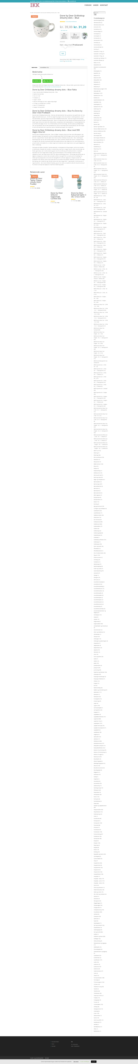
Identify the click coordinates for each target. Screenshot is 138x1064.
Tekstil (95, 975)
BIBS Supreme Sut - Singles (100, 392)
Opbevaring (96, 785)
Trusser (95, 1002)
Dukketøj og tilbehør (98, 539)
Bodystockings (97, 470)
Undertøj (96, 1011)
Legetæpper (97, 723)
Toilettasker (96, 993)
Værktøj (95, 1024)
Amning (96, 49)
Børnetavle (96, 490)
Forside (88, 5)
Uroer (95, 1013)
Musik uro (96, 765)
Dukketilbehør (97, 535)
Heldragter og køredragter (100, 641)
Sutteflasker (96, 960)
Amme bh (96, 27)
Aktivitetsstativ (97, 22)
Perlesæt (96, 799)
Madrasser (96, 756)
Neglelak (96, 779)
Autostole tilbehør (98, 60)
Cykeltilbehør (97, 513)
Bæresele (96, 144)
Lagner (95, 705)
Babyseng (96, 86)
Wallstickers (97, 1031)
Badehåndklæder (98, 100)
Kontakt (104, 5)
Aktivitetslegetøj (97, 20)
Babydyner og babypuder (100, 67)
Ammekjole (96, 33)
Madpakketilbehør (98, 748)
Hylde (95, 658)
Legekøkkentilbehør (98, 716)
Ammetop (96, 42)
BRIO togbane (97, 495)
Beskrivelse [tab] (34, 67)
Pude (95, 816)
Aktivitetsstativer (98, 25)
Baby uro (96, 62)
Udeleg (95, 1006)
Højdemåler (96, 645)
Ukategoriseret (97, 1009)
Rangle (95, 840)
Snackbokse (96, 912)
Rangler (96, 843)
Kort (95, 685)
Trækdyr (96, 997)
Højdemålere (97, 647)
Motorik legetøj (97, 761)
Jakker (95, 663)
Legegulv (96, 712)
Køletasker (96, 692)
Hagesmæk (96, 621)
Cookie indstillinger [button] (84, 1061)
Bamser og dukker (98, 126)
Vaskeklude (96, 1022)
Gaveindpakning (98, 570)
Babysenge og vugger (99, 89)
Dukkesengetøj (97, 533)
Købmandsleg (97, 687)
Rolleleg (96, 852)
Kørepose (96, 694)
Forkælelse (96, 562)
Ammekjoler (97, 36)
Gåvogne (96, 577)
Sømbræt (96, 918)
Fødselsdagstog (97, 566)
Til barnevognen (98, 982)
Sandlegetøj (96, 856)
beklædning (96, 146)
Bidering (96, 453)
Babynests (96, 77)
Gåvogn (95, 575)
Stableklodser (97, 927)
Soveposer (96, 916)
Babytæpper (97, 93)
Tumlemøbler (97, 1004)
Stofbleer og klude (98, 936)
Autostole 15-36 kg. (98, 53)
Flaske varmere (97, 557)
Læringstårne (97, 710)
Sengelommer (97, 867)
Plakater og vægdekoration (100, 805)
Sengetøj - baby (97, 878)
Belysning (96, 149)
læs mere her (64, 30)
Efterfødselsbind (98, 550)
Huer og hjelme (97, 656)
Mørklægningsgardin (99, 763)
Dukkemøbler (97, 526)
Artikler (57, 1041)
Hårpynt (96, 636)
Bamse (95, 122)
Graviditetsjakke (97, 593)
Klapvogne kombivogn (99, 676)
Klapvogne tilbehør (98, 679)
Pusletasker (96, 832)
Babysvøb (96, 91)
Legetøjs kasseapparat (99, 728)
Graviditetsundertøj (98, 608)
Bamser (95, 124)
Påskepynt (96, 790)
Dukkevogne (97, 544)
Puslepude (96, 820)
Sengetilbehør (97, 874)
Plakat (95, 803)
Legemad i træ (97, 721)
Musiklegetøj (97, 770)
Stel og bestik (37, 12)
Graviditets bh (97, 584)
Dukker (95, 528)
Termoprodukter (98, 977)
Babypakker (96, 80)
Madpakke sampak (98, 745)
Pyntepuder (96, 838)
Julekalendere (97, 665)
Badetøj (95, 115)
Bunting (96, 504)
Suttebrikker (97, 957)
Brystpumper (97, 499)
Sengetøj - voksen (98, 883)
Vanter (95, 1017)
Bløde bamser (97, 464)
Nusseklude (96, 783)
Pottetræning (97, 814)
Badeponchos (97, 106)
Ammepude (96, 38)
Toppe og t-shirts (98, 995)
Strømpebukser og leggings (100, 951)
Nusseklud (96, 781)
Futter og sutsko (97, 568)
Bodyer (95, 468)
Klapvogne (96, 674)
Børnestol (96, 488)
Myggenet (96, 772)
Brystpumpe (97, 497)
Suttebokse (96, 955)
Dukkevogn (96, 542)
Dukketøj (96, 537)
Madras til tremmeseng (99, 752)
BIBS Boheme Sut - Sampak (100, 211)
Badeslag (96, 113)
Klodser (95, 681)
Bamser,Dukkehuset (98, 131)
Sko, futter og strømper (99, 894)
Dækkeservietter (98, 515)
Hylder (95, 661)
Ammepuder (97, 40)
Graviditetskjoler (98, 599)
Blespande (96, 461)
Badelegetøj (96, 104)
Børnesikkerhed (97, 486)
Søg (95, 14)
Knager (95, 683)
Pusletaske (96, 829)
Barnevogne (97, 135)
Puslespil (96, 827)
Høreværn (96, 652)
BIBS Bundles (97, 231)
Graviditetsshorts (98, 604)
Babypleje (96, 82)
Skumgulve (96, 901)
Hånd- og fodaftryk (98, 632)
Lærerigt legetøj (97, 707)
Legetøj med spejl (98, 725)
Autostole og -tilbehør (99, 58)
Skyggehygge (97, 903)
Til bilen (96, 984)
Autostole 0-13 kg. (98, 51)
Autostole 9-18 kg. (98, 56)
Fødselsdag (96, 564)
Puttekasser (96, 836)
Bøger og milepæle (98, 479)
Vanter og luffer (97, 1020)
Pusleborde (96, 818)
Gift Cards (96, 579)
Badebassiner (97, 95)
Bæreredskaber (97, 142)
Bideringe (96, 455)
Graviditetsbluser (98, 588)
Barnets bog (97, 133)
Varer (95, 5)
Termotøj (96, 980)
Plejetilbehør (97, 812)
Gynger (95, 619)
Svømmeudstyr (97, 971)
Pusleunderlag (97, 834)
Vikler (95, 1029)
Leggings (96, 734)
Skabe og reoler (97, 892)
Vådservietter (97, 1015)
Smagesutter (97, 907)
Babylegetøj (96, 71)
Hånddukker (97, 634)
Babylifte (96, 73)
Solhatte (96, 914)
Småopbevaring (97, 909)
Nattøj (95, 776)
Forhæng (96, 559)
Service (95, 885)
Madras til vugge (98, 754)
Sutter (95, 962)
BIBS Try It (96, 450)
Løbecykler (96, 736)
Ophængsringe (97, 788)
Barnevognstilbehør (98, 140)
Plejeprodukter (97, 809)
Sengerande (97, 872)
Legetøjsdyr (96, 732)
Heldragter (96, 638)
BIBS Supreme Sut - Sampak (100, 388)
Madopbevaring (97, 743)
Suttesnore (96, 966)
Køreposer (96, 696)
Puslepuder (96, 823)
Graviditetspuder (98, 602)
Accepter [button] (94, 1061)
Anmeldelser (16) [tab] (44, 67)
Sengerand (96, 869)
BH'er (95, 151)
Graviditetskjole (97, 597)
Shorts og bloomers (98, 887)
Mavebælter (97, 759)
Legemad (96, 719)
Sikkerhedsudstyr (98, 889)
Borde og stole (97, 477)
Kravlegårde (97, 699)
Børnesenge (97, 484)
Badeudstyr (96, 117)
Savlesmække (97, 858)
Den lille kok (97, 519)
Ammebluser (97, 29)
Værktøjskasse (97, 1026)
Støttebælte (96, 947)
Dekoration (96, 517)
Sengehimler (97, 863)
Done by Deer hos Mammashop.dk (52, 87)
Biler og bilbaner (98, 457)
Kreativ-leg (96, 701)
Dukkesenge (97, 530)
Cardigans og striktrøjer (99, 508)
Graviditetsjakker (98, 595)
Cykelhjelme (97, 510)
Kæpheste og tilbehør (99, 672)
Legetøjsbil (96, 730)
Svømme (96, 968)
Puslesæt (96, 825)
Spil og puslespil (98, 925)
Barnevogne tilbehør (99, 137)
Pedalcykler (96, 792)
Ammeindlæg (97, 31)
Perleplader (96, 794)
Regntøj (95, 847)
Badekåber (96, 102)
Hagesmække (97, 623)
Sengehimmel (97, 865)
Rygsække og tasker (98, 854)
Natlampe (96, 774)
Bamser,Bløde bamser (99, 129)
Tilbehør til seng (98, 986)
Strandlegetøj (97, 949)
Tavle (95, 973)
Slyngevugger (97, 905)
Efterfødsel (96, 548)
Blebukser (96, 459)
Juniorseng (96, 670)
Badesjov (96, 111)
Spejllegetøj (96, 923)
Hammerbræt (97, 630)
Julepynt (96, 667)
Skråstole (96, 898)
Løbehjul (96, 739)
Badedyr (96, 97)
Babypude (96, 84)
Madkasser (96, 741)
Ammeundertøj (97, 47)
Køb (62, 53)
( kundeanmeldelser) (71, 21)
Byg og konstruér (98, 506)
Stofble (95, 934)
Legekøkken (96, 714)
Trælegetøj (96, 1000)
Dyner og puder (97, 546)
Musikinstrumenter (98, 768)
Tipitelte (96, 991)
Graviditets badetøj (98, 582)
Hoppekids (96, 643)
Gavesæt (96, 573)
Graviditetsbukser (98, 591)
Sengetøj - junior (98, 881)
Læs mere (75, 1061)
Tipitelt (95, 989)
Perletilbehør (97, 801)
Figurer (95, 555)
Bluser (95, 466)
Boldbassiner (97, 473)
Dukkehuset (96, 524)
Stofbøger (96, 938)
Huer (95, 654)
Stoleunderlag (97, 941)
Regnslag (96, 845)
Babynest (96, 75)
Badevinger (96, 120)
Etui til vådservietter (98, 553)
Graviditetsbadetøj (98, 586)
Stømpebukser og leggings (100, 943)
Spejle (95, 921)
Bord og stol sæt (98, 475)
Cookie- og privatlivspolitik (36, 1058)
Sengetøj (96, 876)
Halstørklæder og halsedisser (101, 626)
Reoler (95, 849)
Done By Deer (68, 61)
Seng (95, 860)
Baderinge (96, 109)
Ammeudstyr (97, 45)
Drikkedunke (97, 521)
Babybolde (96, 65)
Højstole (96, 650)
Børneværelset (97, 493)
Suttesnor (96, 964)
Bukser (95, 501)
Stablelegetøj (97, 929)
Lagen (95, 703)
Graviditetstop (97, 606)
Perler (95, 796)
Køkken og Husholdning (99, 690)
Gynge (95, 617)
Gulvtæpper (96, 614)
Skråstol (96, 896)
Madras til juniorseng (99, 750)
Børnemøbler (97, 481)
